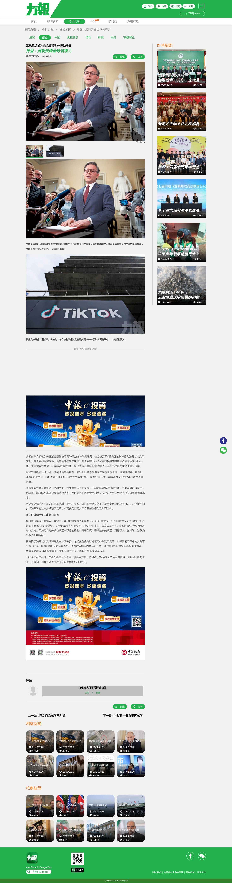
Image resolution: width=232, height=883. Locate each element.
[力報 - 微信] (223, 450)
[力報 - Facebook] (223, 441)
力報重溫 (133, 21)
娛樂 (113, 37)
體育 (88, 37)
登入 (150, 6)
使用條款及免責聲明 (174, 872)
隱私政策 (190, 872)
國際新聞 (65, 29)
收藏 (122, 56)
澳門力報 (30, 29)
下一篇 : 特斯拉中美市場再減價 (123, 715)
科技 (101, 37)
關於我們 (156, 872)
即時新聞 (52, 21)
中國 (57, 37)
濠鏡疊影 (72, 37)
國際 (45, 37)
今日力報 (74, 21)
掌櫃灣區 (129, 37)
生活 (94, 21)
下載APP (193, 13)
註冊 (87, 692)
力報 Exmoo (40, 871)
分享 (140, 56)
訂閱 (177, 6)
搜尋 (164, 6)
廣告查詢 (201, 872)
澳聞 (32, 37)
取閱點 (112, 21)
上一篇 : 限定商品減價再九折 (46, 715)
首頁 (34, 21)
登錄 (98, 692)
